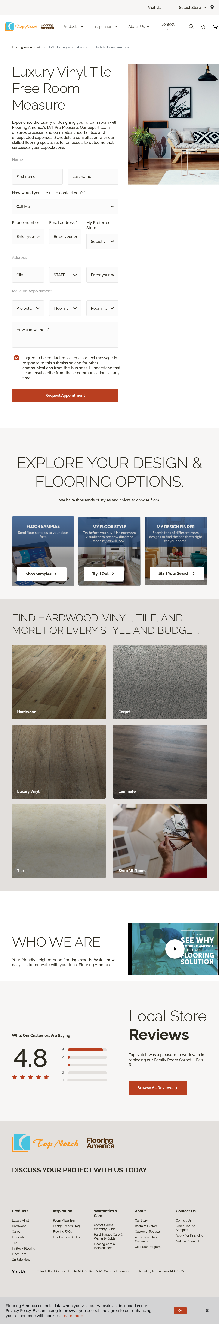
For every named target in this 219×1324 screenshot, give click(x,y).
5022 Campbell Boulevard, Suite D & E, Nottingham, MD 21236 (140, 1271)
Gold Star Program (148, 1247)
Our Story (141, 1220)
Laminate (18, 1237)
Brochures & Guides (66, 1237)
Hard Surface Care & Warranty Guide (108, 1236)
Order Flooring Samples (185, 1228)
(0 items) (215, 26)
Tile (14, 1243)
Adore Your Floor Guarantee (146, 1239)
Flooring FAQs (62, 1231)
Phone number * (27, 222)
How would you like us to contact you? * (48, 193)
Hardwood (19, 1226)
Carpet (16, 1231)
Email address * (63, 222)
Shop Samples (39, 574)
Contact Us (168, 26)
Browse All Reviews (155, 1087)
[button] (193, 7)
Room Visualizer (64, 1220)
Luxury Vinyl (20, 1220)
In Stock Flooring (23, 1248)
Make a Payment (187, 1241)
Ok (180, 1310)
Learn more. (73, 1315)
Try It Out (100, 573)
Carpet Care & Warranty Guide (104, 1227)
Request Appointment (65, 395)
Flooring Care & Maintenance (104, 1246)
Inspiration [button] (103, 26)
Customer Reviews (148, 1231)
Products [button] (70, 26)
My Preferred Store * (98, 225)
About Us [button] (136, 26)
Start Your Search (173, 573)
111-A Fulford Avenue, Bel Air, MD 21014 (64, 1271)
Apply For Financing (189, 1235)
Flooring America (23, 47)
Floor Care (19, 1254)
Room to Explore (146, 1226)
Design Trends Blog (66, 1226)
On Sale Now (21, 1259)
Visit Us (154, 7)
